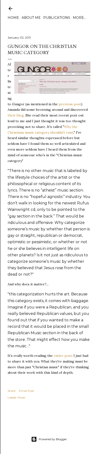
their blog (16, 115)
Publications (56, 17)
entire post (63, 355)
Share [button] (11, 391)
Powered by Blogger (53, 439)
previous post (70, 104)
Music (21, 397)
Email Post (26, 391)
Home (13, 17)
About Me (31, 17)
